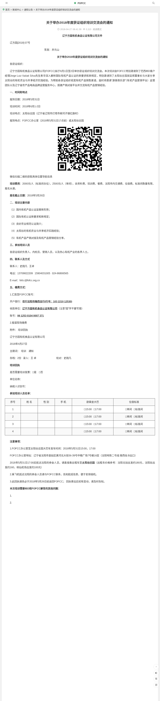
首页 (7, 9)
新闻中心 (16, 9)
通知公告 (28, 9)
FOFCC (81, 3)
